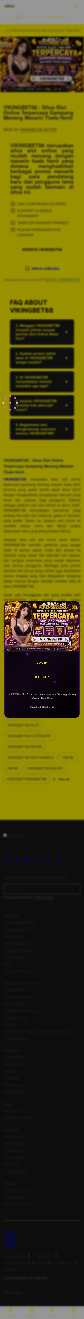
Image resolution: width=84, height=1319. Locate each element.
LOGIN (42, 662)
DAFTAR (42, 677)
